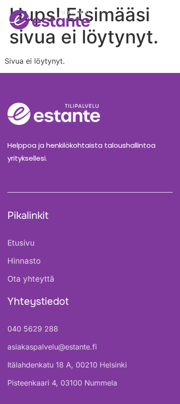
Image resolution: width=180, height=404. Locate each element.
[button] (160, 19)
